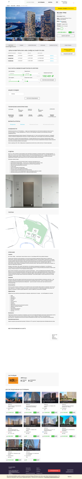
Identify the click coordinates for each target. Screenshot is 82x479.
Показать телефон (66, 8)
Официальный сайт (68, 53)
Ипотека (50, 2)
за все (70, 32)
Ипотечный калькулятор (30, 473)
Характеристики (32, 45)
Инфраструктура (53, 45)
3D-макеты (14, 39)
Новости (37, 468)
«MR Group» (59, 13)
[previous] (8, 22)
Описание (43, 45)
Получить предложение (32, 98)
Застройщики (41, 2)
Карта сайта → (11, 473)
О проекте (38, 471)
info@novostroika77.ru (69, 471)
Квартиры (11, 45)
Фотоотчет (47, 39)
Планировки (31, 39)
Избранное (38, 469)
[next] (53, 22)
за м (73, 32)
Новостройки (31, 2)
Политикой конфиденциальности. (51, 477)
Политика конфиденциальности (13, 471)
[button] (27, 34)
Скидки (21, 45)
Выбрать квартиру (66, 35)
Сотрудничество (39, 473)
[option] (30, 22)
